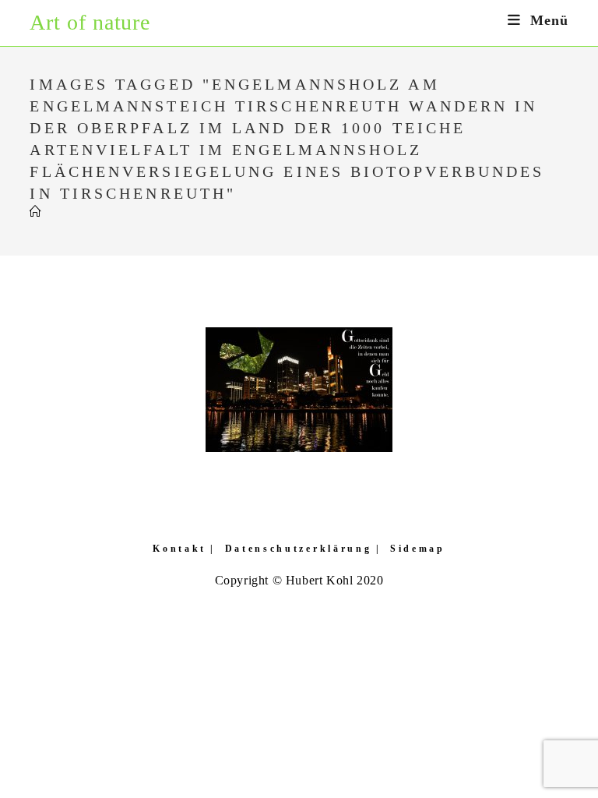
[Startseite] (36, 212)
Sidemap (417, 548)
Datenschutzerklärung (298, 548)
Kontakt (179, 548)
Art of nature (90, 22)
